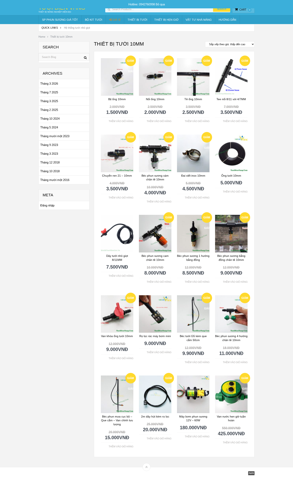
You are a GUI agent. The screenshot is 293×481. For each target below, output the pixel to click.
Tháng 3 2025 (49, 101)
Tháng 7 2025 (49, 92)
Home (41, 36)
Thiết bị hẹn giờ (166, 19)
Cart (244, 9)
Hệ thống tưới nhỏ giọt (77, 27)
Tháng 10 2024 (50, 118)
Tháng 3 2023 (49, 153)
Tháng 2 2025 (49, 109)
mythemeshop (59, 474)
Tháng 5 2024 (49, 127)
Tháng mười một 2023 (54, 136)
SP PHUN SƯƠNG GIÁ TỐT (60, 19)
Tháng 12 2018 (50, 162)
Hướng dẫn (227, 19)
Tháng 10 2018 (50, 171)
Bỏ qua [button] (160, 4)
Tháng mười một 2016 (54, 180)
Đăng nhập (47, 205)
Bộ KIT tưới (93, 19)
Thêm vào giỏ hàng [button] (121, 121)
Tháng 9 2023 (49, 145)
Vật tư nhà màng (199, 19)
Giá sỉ (116, 19)
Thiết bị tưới (137, 19)
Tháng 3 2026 (49, 83)
